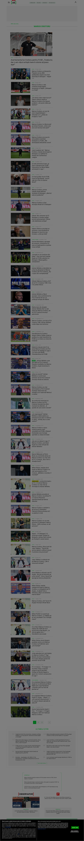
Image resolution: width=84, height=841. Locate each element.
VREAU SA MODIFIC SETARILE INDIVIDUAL (74, 831)
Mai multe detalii (8, 827)
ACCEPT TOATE (75, 827)
